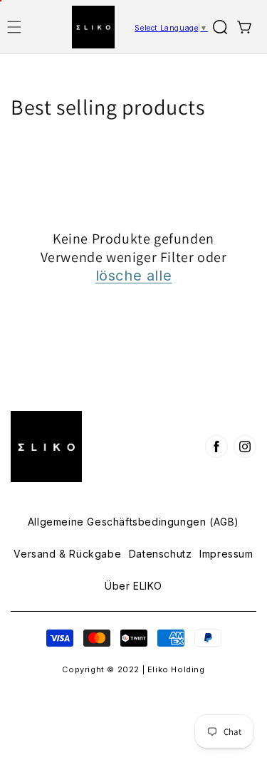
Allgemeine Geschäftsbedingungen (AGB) (133, 522)
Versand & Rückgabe (67, 554)
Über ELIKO (133, 586)
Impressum (226, 554)
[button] (14, 27)
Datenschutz (160, 554)
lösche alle (133, 275)
